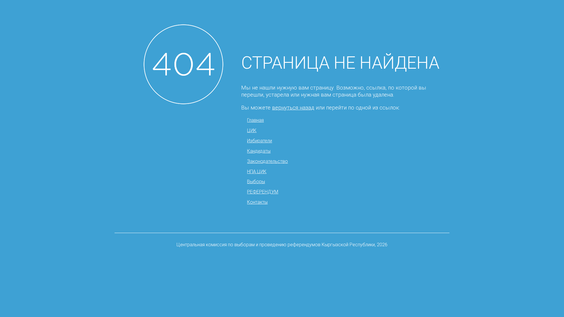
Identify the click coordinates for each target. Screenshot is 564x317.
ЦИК (251, 130)
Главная (255, 120)
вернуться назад (293, 107)
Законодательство (267, 161)
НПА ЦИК (256, 171)
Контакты (257, 202)
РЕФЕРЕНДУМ (262, 192)
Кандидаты (259, 151)
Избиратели (259, 141)
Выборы (256, 181)
